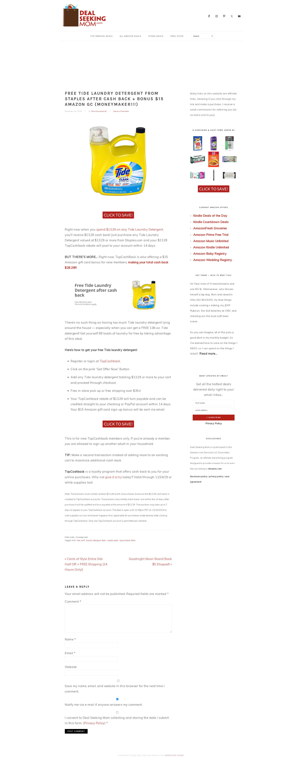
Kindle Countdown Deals (211, 222)
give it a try (113, 477)
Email (70, 653)
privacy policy (216, 476)
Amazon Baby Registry (209, 253)
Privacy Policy (213, 423)
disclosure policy (198, 476)
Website (71, 667)
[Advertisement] (151, 65)
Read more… (208, 353)
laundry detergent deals (96, 540)
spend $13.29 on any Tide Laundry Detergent (129, 229)
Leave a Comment (121, 111)
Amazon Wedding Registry (212, 260)
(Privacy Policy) (94, 723)
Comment (73, 601)
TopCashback (110, 361)
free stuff (81, 540)
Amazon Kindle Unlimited (211, 247)
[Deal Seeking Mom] (84, 27)
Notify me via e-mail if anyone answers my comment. (104, 704)
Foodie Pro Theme (174, 755)
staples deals (113, 540)
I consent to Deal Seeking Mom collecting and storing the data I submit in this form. (117, 720)
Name (70, 639)
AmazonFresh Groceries (210, 228)
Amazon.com (215, 468)
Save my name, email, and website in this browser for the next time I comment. (115, 688)
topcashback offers (128, 540)
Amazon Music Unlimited (211, 241)
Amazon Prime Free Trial (211, 235)
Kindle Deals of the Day (210, 215)
